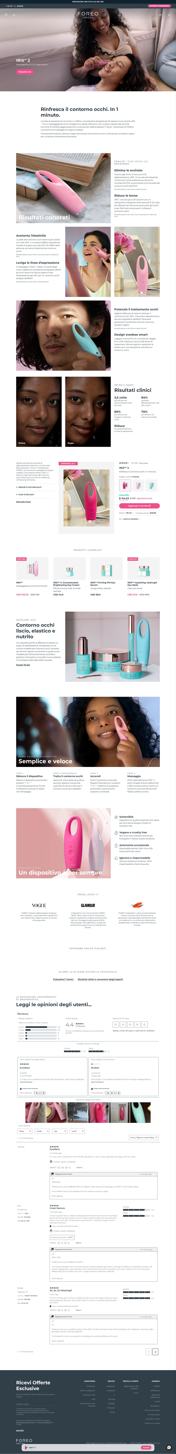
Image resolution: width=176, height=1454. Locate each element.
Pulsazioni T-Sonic (63, 979)
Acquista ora (25, 72)
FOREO (157, 1386)
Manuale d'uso (23, 502)
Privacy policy (154, 1415)
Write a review (143, 463)
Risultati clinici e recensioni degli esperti (100, 979)
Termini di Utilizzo (152, 1410)
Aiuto (136, 1393)
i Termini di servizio (44, 1422)
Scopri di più (23, 665)
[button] (169, 1447)
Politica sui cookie (152, 1423)
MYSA (157, 1402)
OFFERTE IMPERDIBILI (159, 6)
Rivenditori (155, 1406)
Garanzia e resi (89, 1395)
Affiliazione (155, 1390)
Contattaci (90, 1386)
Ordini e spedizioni (87, 1390)
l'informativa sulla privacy (25, 1422)
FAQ (93, 1399)
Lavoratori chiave (152, 1419)
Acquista (146, 1447)
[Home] (88, 15)
